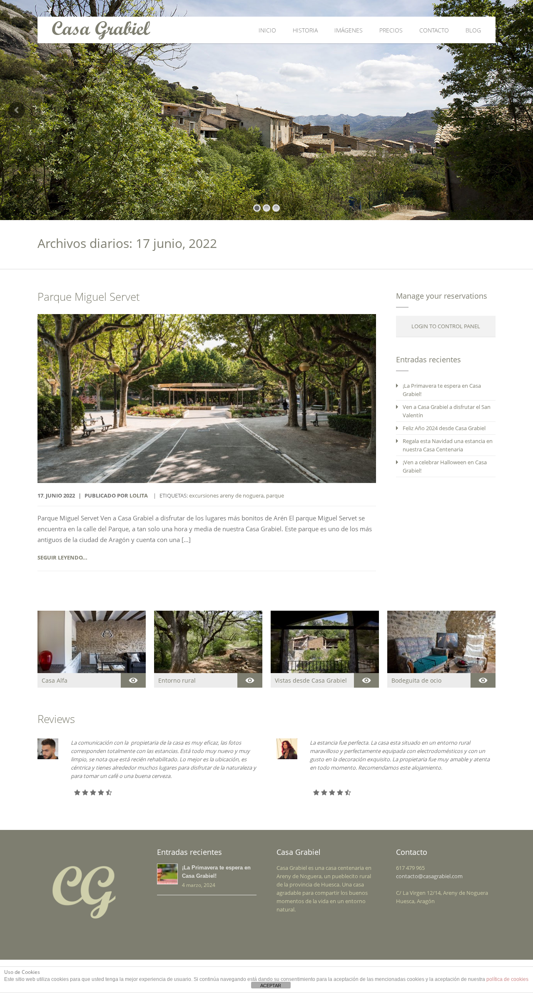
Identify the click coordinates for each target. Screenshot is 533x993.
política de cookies (507, 979)
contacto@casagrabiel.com (429, 876)
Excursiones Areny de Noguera (226, 495)
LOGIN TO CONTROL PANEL (445, 326)
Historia (305, 30)
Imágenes (348, 30)
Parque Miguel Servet (88, 297)
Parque (275, 495)
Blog (473, 30)
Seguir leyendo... (62, 557)
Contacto (434, 30)
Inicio (267, 30)
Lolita (139, 495)
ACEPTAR (270, 985)
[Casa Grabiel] (163, 30)
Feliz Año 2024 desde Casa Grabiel (444, 428)
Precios (391, 30)
